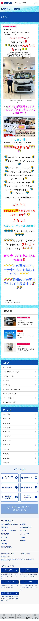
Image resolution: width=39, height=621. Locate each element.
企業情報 (22, 537)
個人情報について (6, 556)
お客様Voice (4, 527)
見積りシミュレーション (28, 570)
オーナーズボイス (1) (9, 393)
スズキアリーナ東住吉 (10, 9)
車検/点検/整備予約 (6, 547)
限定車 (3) (6, 380)
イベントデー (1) (8, 376)
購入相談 (3, 540)
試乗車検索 (4, 543)
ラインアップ (24, 530)
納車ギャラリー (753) (9, 402)
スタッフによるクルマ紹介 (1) (12, 389)
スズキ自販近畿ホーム (7, 520)
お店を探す (23, 524)
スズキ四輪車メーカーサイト (9, 570)
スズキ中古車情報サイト (8, 593)
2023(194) (6, 458)
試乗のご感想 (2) (8, 398)
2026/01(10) (6, 445)
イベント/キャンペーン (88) (11, 372)
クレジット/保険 (24, 534)
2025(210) (6, 449)
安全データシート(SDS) (7, 553)
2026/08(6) (6, 414)
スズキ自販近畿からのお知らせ (9, 524)
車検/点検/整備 (5, 534)
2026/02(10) (6, 440)
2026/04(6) (6, 432)
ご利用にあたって (25, 553)
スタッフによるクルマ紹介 (8, 530)
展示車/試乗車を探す (26, 527)
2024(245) (6, 453)
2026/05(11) (6, 427)
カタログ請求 (4, 537)
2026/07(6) (6, 419)
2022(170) (6, 462)
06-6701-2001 (19, 510)
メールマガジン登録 (8, 582)
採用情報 (22, 540)
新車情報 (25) (7, 367)
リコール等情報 (28, 582)
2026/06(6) (6, 423)
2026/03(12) (6, 436)
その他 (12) (6, 385)
